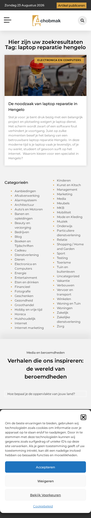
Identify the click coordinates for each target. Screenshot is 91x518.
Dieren (20, 259)
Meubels (63, 203)
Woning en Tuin (69, 303)
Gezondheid (24, 300)
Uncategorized (68, 276)
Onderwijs (64, 226)
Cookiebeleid (43, 506)
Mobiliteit (64, 212)
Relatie (62, 240)
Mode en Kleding (69, 217)
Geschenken (24, 296)
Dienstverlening (27, 255)
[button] (83, 417)
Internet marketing (29, 328)
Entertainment (26, 278)
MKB (60, 208)
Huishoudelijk (25, 319)
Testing (62, 258)
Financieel (22, 287)
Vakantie (63, 281)
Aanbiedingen (25, 191)
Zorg (60, 326)
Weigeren (45, 481)
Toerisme (64, 262)
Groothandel (24, 305)
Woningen (65, 308)
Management (67, 189)
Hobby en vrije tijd (28, 309)
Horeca (20, 314)
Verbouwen (65, 285)
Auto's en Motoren (29, 209)
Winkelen (64, 299)
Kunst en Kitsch (69, 185)
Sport (61, 253)
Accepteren (45, 467)
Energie (20, 273)
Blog (18, 236)
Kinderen (64, 180)
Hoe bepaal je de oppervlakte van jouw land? (41, 394)
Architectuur (24, 205)
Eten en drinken (27, 282)
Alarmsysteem (26, 200)
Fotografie (23, 291)
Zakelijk (62, 312)
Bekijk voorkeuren (45, 495)
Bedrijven (22, 232)
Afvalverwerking (27, 195)
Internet (21, 323)
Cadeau (20, 250)
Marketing (64, 194)
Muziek (62, 221)
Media (61, 199)
